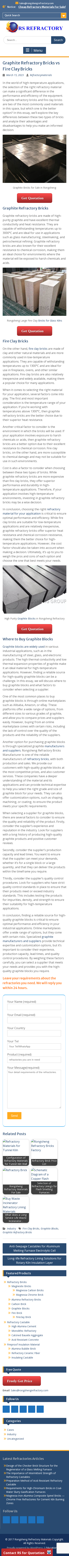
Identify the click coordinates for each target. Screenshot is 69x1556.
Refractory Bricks (17, 1282)
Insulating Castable (22, 1357)
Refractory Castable (18, 1322)
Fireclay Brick (23, 1317)
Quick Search (12, 15)
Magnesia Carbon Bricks (30, 1290)
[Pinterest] (40, 1409)
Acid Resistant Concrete (25, 1339)
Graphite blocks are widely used (24, 647)
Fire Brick (17, 1313)
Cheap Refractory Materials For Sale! (42, 7)
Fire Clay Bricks (30, 1228)
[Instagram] (31, 1409)
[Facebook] (6, 1409)
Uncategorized (15, 1438)
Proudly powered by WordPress (25, 1547)
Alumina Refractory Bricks (26, 1299)
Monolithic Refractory (24, 1330)
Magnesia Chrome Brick (29, 1294)
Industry (11, 1228)
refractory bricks (38, 759)
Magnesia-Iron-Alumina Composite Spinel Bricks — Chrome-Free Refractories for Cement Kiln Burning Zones (35, 1499)
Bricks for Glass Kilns (50, 320)
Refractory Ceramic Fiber (26, 1353)
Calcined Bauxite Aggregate (27, 1335)
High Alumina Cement (24, 1326)
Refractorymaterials (41, 75)
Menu (38, 50)
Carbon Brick (19, 1304)
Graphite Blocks (27, 618)
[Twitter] (23, 1409)
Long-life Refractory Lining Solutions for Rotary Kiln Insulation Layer (34, 1260)
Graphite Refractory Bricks (17, 1232)
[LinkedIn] (14, 1409)
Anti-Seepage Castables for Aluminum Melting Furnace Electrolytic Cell (34, 1248)
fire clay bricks (38, 349)
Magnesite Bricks (21, 1286)
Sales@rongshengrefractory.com (36, 3)
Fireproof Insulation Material (23, 1344)
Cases (10, 1429)
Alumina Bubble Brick (25, 1348)
